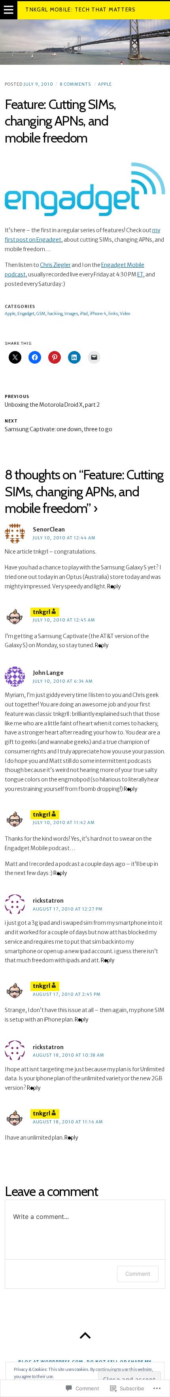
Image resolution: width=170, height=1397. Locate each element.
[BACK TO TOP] (85, 1336)
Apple (105, 84)
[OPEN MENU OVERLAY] (8, 10)
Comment (137, 1273)
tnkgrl (41, 612)
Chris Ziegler (55, 265)
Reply (114, 586)
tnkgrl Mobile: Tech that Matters (80, 9)
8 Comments (75, 84)
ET (140, 274)
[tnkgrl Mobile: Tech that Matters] (85, 41)
